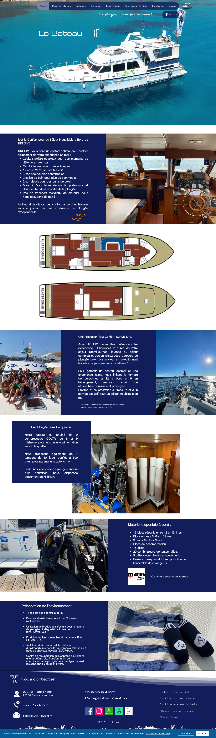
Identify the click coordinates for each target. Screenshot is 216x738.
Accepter (202, 733)
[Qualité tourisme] (129, 711)
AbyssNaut (39, 631)
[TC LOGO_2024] (119, 711)
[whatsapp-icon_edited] (109, 711)
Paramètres (186, 733)
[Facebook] (89, 711)
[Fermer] (212, 733)
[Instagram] (99, 711)
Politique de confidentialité (158, 733)
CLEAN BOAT (34, 640)
